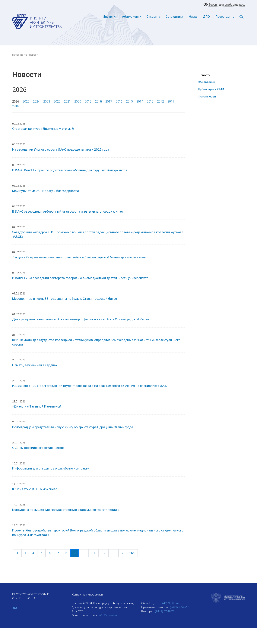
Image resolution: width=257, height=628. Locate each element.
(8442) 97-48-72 (164, 611)
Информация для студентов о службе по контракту (50, 468)
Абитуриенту (131, 16)
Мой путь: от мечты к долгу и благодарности (45, 191)
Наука (193, 16)
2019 (88, 101)
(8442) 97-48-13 (179, 607)
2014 (139, 101)
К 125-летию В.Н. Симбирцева (34, 489)
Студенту (153, 16)
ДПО (206, 16)
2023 (46, 101)
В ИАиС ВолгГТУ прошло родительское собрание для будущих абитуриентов (69, 170)
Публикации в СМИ (211, 89)
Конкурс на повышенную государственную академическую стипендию (65, 510)
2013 (150, 101)
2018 (98, 101)
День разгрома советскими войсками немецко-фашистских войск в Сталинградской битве (80, 319)
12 (103, 553)
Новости (204, 75)
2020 (77, 101)
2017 (108, 101)
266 (132, 553)
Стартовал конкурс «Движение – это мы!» (43, 129)
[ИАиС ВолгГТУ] (37, 21)
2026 (15, 101)
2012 (160, 101)
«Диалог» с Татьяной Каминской (36, 406)
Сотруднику (174, 16)
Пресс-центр (224, 16)
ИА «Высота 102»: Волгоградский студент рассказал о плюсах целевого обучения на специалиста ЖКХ (89, 386)
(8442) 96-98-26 (169, 603)
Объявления (206, 82)
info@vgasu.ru (108, 615)
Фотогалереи (207, 96)
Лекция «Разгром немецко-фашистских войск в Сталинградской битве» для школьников (79, 257)
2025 (26, 101)
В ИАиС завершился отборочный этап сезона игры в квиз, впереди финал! (67, 211)
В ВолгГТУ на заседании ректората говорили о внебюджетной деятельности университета (80, 278)
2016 (119, 101)
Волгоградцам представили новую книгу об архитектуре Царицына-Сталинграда (72, 427)
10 (83, 553)
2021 (67, 101)
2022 (57, 101)
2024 (36, 101)
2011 (170, 101)
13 (113, 553)
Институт (109, 16)
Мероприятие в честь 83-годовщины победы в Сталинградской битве (64, 298)
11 (93, 553)
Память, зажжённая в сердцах (34, 365)
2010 (15, 106)
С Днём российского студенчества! (38, 448)
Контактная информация (88, 594)
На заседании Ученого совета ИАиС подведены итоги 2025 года (60, 149)
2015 (129, 101)
